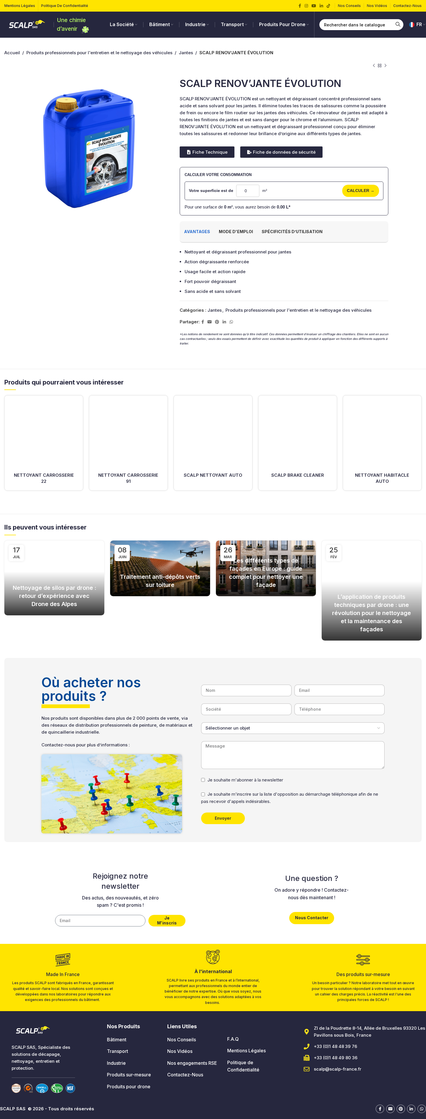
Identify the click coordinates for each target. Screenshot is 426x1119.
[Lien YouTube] (314, 6)
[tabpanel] (284, 272)
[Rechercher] (397, 24)
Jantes (186, 52)
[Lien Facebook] (300, 6)
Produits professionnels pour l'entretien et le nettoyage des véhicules (99, 52)
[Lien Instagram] (306, 6)
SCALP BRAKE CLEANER (297, 475)
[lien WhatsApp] (231, 322)
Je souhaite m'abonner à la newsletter (245, 780)
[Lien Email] (209, 322)
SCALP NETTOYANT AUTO (213, 475)
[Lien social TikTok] (328, 6)
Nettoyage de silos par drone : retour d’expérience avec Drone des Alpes (54, 595)
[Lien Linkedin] (321, 6)
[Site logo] (27, 24)
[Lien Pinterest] (217, 322)
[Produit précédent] (374, 66)
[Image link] (16, 1088)
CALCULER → (360, 190)
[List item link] (132, 1040)
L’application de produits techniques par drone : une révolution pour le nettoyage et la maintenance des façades (371, 613)
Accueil (12, 52)
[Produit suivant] (385, 66)
